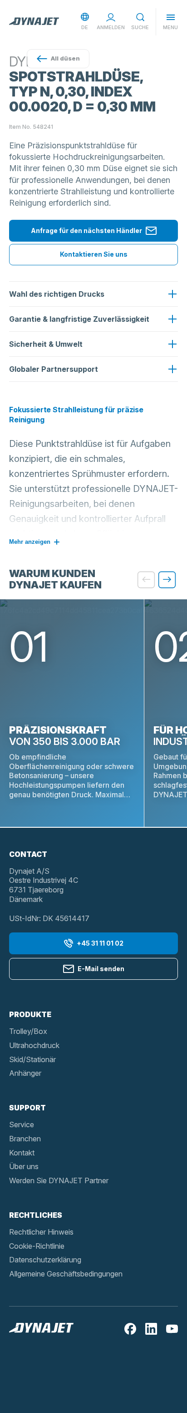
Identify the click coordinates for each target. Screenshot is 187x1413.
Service (21, 1124)
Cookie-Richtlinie (36, 1246)
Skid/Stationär (32, 1059)
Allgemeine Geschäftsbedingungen (66, 1273)
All (65, 58)
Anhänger (25, 1073)
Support (27, 1107)
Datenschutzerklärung (45, 1259)
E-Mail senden (101, 968)
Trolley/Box (28, 1031)
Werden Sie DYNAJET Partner (58, 1180)
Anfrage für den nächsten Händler (86, 230)
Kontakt (21, 1152)
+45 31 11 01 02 (100, 943)
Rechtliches (35, 1215)
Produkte (30, 1014)
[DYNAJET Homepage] (34, 21)
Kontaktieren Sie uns (94, 254)
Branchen (25, 1138)
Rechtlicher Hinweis (41, 1231)
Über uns (24, 1166)
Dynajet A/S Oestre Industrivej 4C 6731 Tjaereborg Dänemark (43, 885)
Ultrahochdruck (34, 1045)
